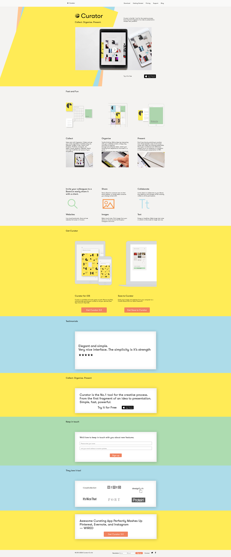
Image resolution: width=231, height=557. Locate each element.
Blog (162, 3)
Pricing (148, 3)
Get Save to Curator (137, 310)
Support (155, 3)
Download (127, 3)
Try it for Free (107, 407)
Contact (147, 553)
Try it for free (128, 76)
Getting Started (138, 3)
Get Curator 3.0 (94, 310)
